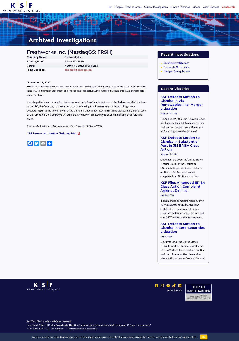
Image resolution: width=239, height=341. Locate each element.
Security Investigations (176, 62)
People (119, 7)
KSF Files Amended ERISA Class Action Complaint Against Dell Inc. (182, 186)
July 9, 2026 (166, 236)
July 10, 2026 (167, 195)
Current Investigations (156, 7)
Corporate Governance (176, 67)
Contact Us (228, 7)
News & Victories (180, 7)
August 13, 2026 (168, 113)
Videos (196, 7)
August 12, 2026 (168, 154)
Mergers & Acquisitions (177, 71)
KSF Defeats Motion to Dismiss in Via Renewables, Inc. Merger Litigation (181, 103)
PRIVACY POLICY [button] (174, 290)
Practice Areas (133, 7)
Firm (110, 7)
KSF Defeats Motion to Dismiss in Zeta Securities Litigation (182, 228)
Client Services (211, 7)
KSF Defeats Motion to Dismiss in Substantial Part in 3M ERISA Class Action (180, 143)
